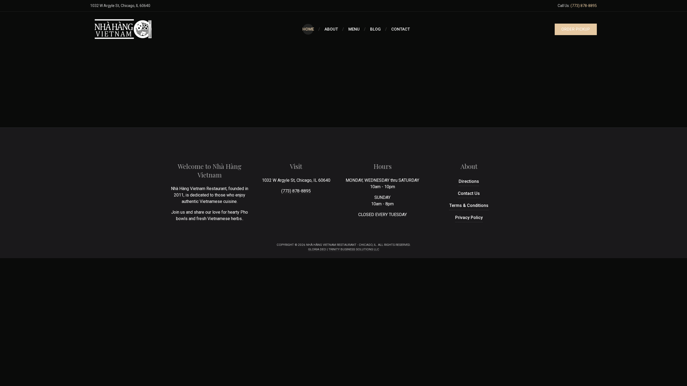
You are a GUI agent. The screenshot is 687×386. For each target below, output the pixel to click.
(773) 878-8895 (584, 5)
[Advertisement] (343, 87)
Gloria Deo (317, 249)
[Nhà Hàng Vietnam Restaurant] (123, 29)
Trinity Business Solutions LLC (353, 249)
